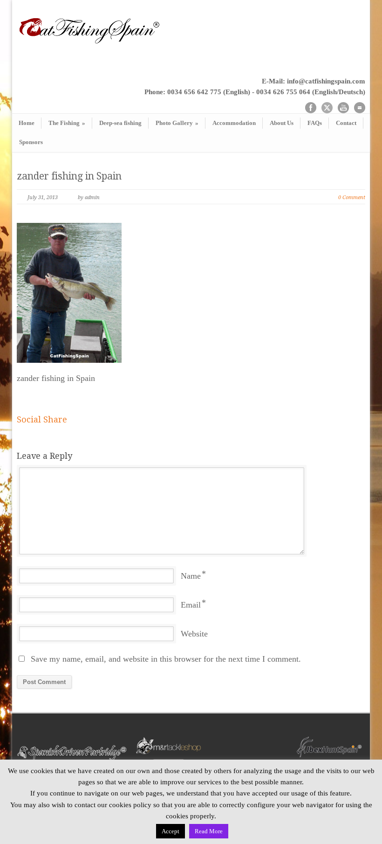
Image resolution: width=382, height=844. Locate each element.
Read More (209, 831)
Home (26, 122)
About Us (281, 122)
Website (194, 633)
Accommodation (234, 122)
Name (191, 576)
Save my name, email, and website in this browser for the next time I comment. (166, 659)
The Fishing (66, 122)
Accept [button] (170, 831)
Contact (346, 122)
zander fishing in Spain (69, 176)
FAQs (314, 122)
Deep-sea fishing (120, 122)
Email (191, 604)
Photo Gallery (177, 122)
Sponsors (31, 141)
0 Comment (351, 197)
